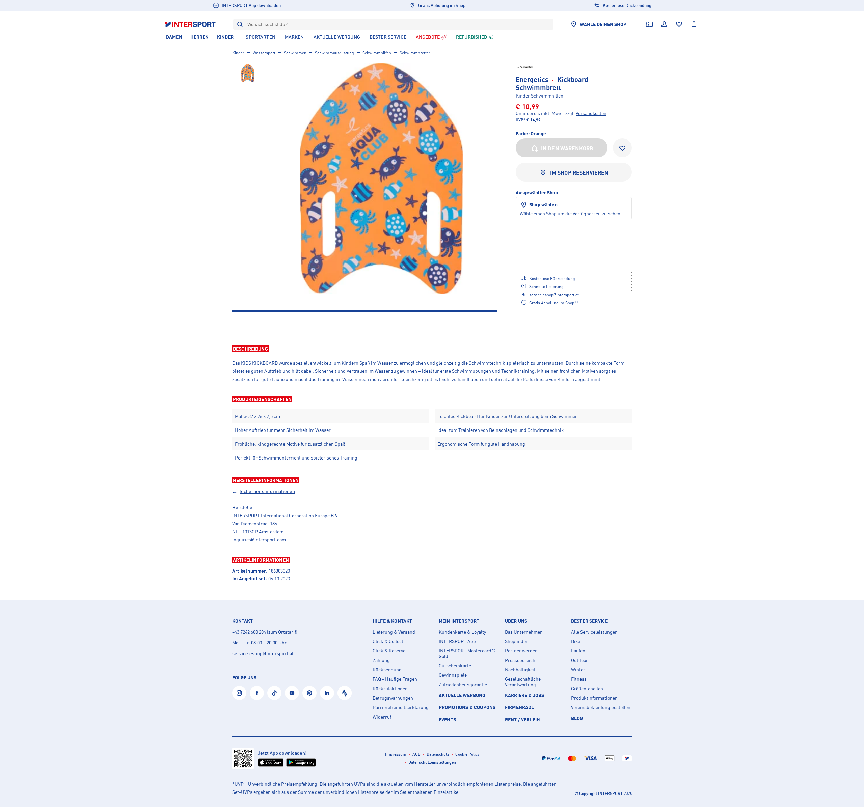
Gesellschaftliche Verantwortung (523, 681)
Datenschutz (438, 754)
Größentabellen (587, 688)
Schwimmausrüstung (334, 52)
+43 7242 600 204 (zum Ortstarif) (264, 632)
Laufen (578, 650)
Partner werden (521, 650)
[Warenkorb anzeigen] (694, 24)
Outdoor (579, 660)
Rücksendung (387, 669)
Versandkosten (591, 113)
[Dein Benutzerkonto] (664, 24)
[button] (432, 348)
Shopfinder (516, 641)
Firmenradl (519, 707)
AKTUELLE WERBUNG (462, 695)
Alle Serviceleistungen (594, 632)
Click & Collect (388, 641)
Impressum (395, 754)
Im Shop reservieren (579, 172)
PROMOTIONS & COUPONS (467, 707)
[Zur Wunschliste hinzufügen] (622, 147)
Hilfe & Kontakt (392, 621)
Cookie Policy (467, 754)
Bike (575, 641)
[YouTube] (292, 693)
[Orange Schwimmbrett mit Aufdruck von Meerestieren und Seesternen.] (381, 178)
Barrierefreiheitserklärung (401, 707)
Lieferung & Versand (394, 632)
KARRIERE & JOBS (524, 695)
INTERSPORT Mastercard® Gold (467, 653)
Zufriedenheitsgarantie (463, 684)
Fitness (579, 679)
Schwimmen (295, 52)
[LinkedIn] (327, 693)
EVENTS (447, 719)
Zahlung (381, 660)
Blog (577, 718)
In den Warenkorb (567, 148)
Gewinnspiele (453, 675)
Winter (578, 669)
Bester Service (589, 621)
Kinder (238, 52)
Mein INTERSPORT (459, 621)
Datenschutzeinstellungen (432, 762)
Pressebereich (520, 660)
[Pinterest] (309, 693)
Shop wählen (543, 204)
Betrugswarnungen (393, 698)
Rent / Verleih (522, 719)
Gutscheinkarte (455, 665)
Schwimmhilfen (376, 52)
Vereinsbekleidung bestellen (600, 707)
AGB (416, 754)
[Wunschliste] (679, 24)
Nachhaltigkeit (520, 669)
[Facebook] (257, 693)
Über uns (516, 621)
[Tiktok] (274, 693)
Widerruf (382, 717)
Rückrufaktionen (390, 688)
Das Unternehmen (524, 632)
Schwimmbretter (415, 52)
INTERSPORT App (457, 641)
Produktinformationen (594, 698)
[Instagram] (239, 693)
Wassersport (264, 52)
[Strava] (345, 693)
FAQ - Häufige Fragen (395, 679)
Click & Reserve (389, 650)
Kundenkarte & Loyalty (462, 632)
